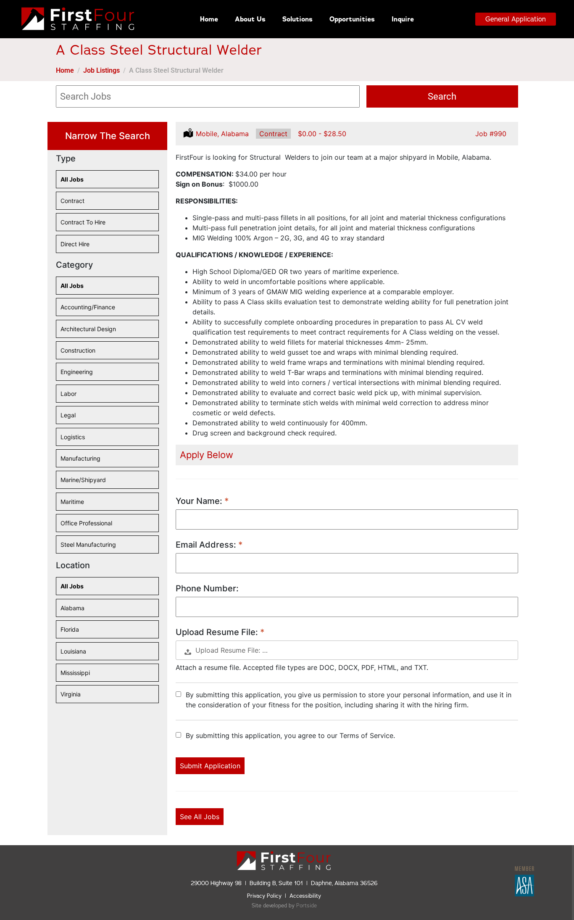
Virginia (71, 697)
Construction (78, 353)
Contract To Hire (83, 225)
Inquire (403, 19)
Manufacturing (80, 461)
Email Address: (207, 544)
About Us (250, 19)
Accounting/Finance (88, 309)
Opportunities (352, 19)
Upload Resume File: (218, 632)
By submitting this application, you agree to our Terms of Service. (290, 735)
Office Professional (86, 525)
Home (209, 19)
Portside (306, 905)
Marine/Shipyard (83, 482)
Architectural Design (88, 331)
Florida (70, 632)
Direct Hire (75, 246)
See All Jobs (199, 816)
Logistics (73, 439)
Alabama (72, 610)
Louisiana (73, 654)
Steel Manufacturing (88, 547)
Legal (68, 417)
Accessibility (305, 896)
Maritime (72, 504)
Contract (72, 203)
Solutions (297, 19)
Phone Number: (207, 588)
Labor (68, 396)
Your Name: (200, 501)
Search (442, 96)
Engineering (77, 374)
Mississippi (75, 675)
